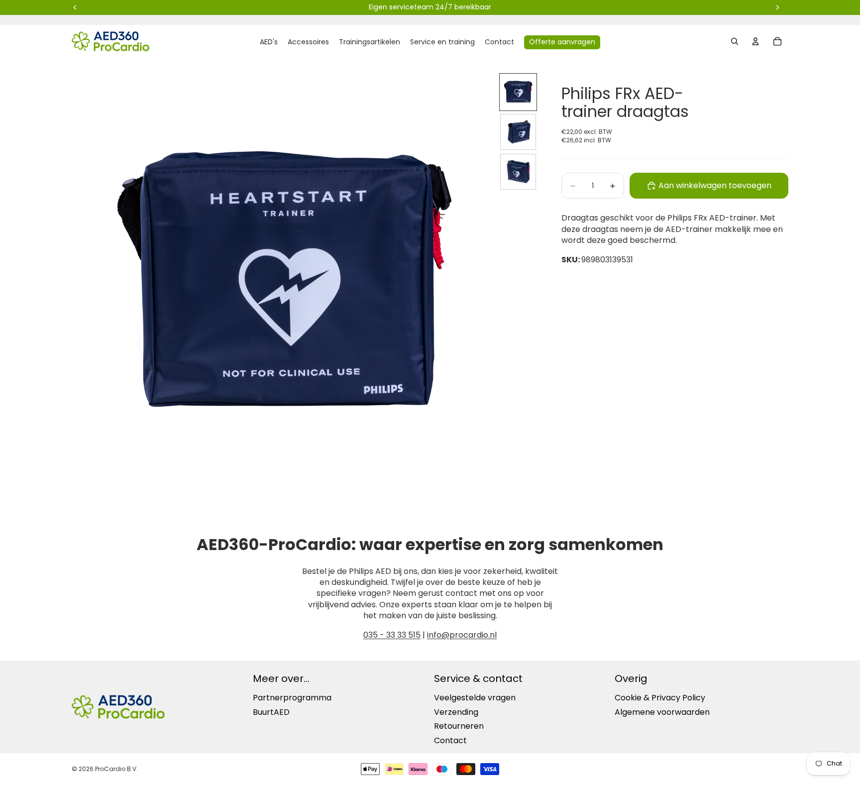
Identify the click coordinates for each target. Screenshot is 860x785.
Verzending (456, 712)
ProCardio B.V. (116, 769)
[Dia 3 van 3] (518, 172)
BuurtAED (271, 712)
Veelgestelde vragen (475, 697)
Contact (450, 740)
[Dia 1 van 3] (518, 92)
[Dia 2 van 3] (518, 132)
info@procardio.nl (462, 635)
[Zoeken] (735, 41)
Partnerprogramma (292, 697)
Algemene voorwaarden (662, 712)
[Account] (755, 41)
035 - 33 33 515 (392, 635)
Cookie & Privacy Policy (660, 697)
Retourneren (459, 726)
